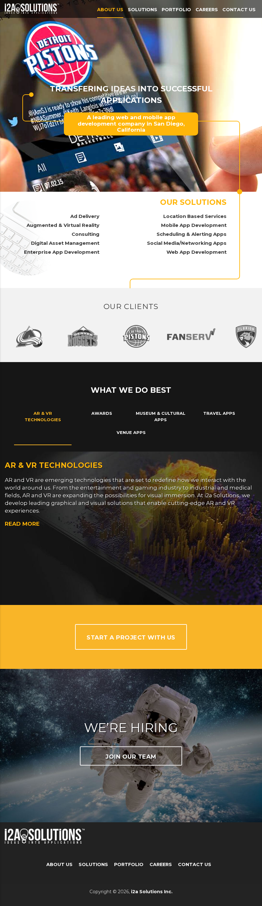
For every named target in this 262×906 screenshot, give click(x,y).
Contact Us (239, 9)
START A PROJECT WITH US (131, 637)
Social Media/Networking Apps (187, 243)
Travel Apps (219, 413)
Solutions (142, 9)
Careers (207, 9)
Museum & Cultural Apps (160, 416)
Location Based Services (195, 216)
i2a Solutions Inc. (152, 891)
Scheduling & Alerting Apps (192, 234)
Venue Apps (131, 432)
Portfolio (176, 9)
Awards (101, 413)
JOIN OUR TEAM (131, 756)
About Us (110, 9)
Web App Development (196, 252)
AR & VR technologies (43, 416)
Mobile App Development (194, 225)
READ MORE (22, 524)
